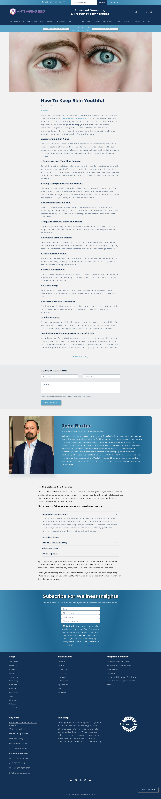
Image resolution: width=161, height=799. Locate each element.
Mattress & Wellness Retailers (119, 665)
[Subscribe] (97, 621)
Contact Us (62, 669)
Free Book (13, 692)
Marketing (62, 677)
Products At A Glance (56, 29)
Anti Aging (13, 669)
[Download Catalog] (141, 12)
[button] (14, 21)
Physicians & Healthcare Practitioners (122, 677)
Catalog (12, 689)
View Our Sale (105, 29)
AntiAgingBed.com (77, 794)
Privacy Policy (112, 669)
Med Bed (13, 665)
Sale (11, 696)
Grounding (13, 677)
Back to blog (81, 356)
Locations (114, 2)
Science (12, 704)
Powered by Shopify (89, 794)
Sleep (11, 673)
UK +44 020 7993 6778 (19, 768)
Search (61, 689)
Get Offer (102, 2)
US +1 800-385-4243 (18, 758)
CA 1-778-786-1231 (17, 763)
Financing (13, 700)
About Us (13, 708)
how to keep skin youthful (74, 118)
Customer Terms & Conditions (119, 662)
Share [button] (45, 111)
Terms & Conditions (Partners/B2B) (121, 681)
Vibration (13, 685)
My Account (63, 685)
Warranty (110, 685)
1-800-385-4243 (148, 789)
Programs (111, 673)
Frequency (13, 681)
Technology (62, 692)
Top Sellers (13, 662)
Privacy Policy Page (84, 645)
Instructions (63, 681)
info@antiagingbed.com (20, 773)
